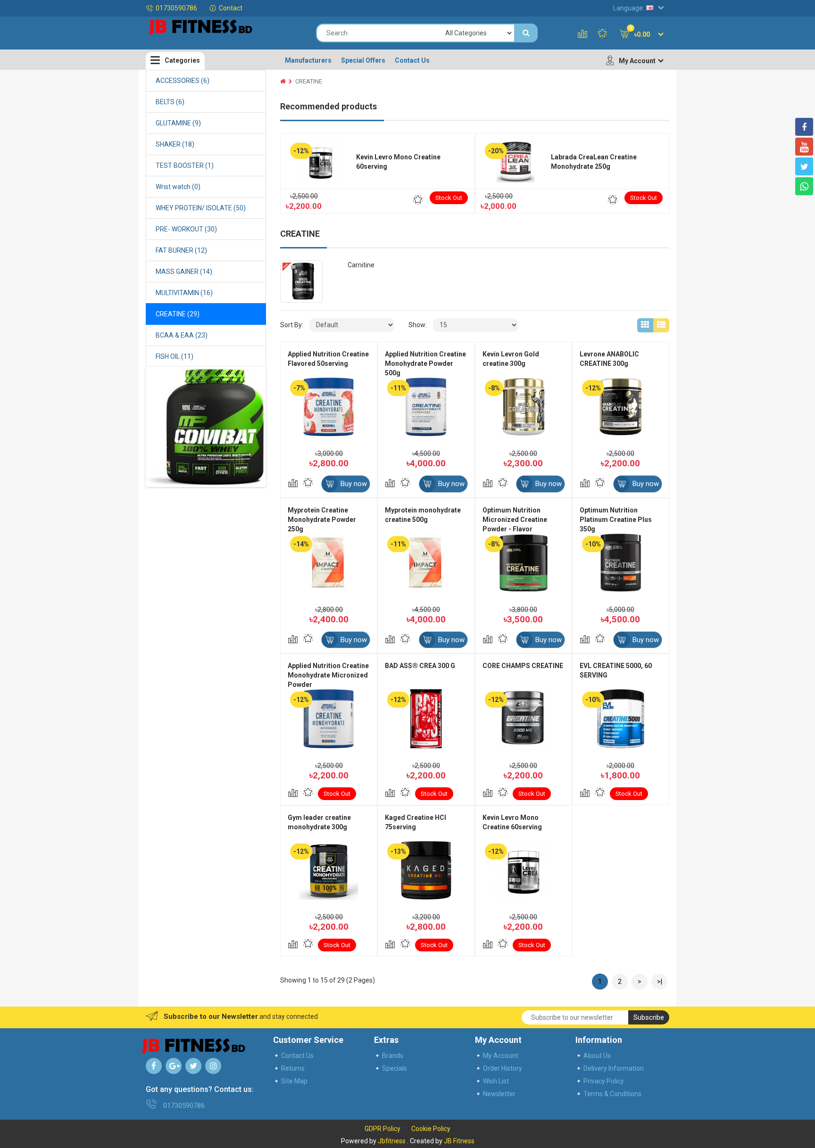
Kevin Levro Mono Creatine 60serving (398, 161)
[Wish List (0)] (602, 34)
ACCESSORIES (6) (182, 80)
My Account (500, 1055)
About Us (597, 1055)
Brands (392, 1055)
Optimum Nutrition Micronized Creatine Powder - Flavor (514, 519)
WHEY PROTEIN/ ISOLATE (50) (201, 208)
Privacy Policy (603, 1081)
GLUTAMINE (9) (178, 123)
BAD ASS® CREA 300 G (420, 665)
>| (659, 981)
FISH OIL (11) (174, 356)
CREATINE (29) (178, 314)
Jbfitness (392, 1141)
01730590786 (176, 8)
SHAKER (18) (175, 144)
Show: (417, 325)
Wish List (496, 1081)
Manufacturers (308, 60)
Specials (394, 1068)
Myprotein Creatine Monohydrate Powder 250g (322, 519)
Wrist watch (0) (178, 186)
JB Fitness (459, 1141)
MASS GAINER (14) (184, 271)
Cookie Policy (430, 1128)
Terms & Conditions (612, 1094)
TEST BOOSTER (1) (185, 165)
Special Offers (363, 60)
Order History (502, 1068)
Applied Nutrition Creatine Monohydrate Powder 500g (425, 363)
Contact (230, 8)
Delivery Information (613, 1068)
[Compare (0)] (582, 34)
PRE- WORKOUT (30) (186, 229)
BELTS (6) (170, 102)
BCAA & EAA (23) (182, 335)
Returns (293, 1068)
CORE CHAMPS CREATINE (522, 665)
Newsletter (499, 1094)
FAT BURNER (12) (181, 250)
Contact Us (412, 60)
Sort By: (291, 325)
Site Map (294, 1081)
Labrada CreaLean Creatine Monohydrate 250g (594, 161)
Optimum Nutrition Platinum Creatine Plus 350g (616, 519)
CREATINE (308, 81)
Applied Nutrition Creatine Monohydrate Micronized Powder (328, 675)
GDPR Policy (382, 1128)
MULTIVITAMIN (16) (184, 293)
